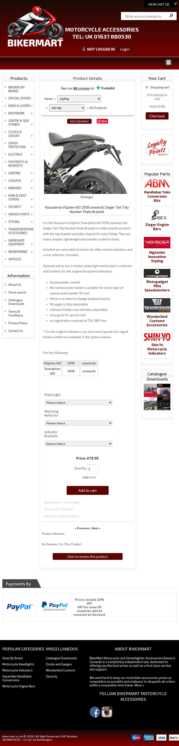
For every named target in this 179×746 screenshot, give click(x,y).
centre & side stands (18, 122)
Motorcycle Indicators (17, 670)
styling (14, 222)
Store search (17, 292)
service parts (19, 214)
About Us (14, 284)
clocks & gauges (15, 134)
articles (14, 259)
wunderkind (17, 251)
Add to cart (87, 490)
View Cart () (158, 4)
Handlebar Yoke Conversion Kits (157, 196)
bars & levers (19, 106)
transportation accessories (21, 231)
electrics (15, 154)
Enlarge (86, 197)
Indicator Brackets (51, 434)
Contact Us (15, 331)
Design (27, 739)
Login (124, 49)
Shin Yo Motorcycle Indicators (157, 349)
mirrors (14, 188)
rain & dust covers (17, 197)
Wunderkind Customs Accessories (157, 320)
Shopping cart (159, 87)
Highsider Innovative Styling (157, 256)
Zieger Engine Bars (157, 226)
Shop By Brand (12, 658)
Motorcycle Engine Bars (18, 686)
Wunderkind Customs (60, 670)
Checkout (157, 116)
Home (49, 99)
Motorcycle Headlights (18, 664)
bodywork (16, 113)
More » (139, 685)
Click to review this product (87, 556)
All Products (98, 108)
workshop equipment (16, 242)
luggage (14, 180)
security (14, 207)
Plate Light (53, 395)
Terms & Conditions (15, 313)
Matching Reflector (52, 413)
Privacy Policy (18, 323)
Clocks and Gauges (59, 664)
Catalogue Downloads (16, 302)
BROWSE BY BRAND (16, 89)
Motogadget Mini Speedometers (157, 285)
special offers (19, 98)
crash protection (17, 145)
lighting (14, 173)
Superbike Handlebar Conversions (17, 678)
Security (51, 676)
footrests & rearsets (18, 163)
